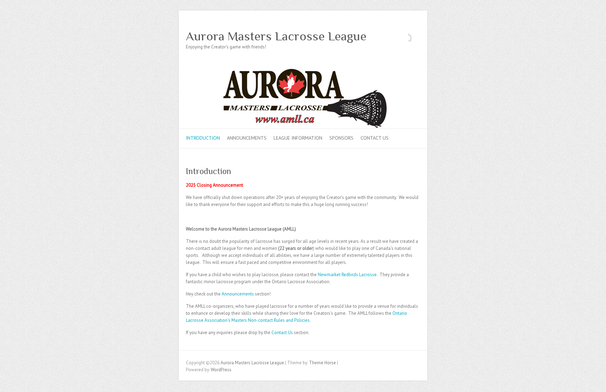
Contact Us (375, 138)
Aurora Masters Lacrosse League (276, 36)
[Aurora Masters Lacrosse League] (303, 72)
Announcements (247, 138)
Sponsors (341, 138)
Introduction (203, 138)
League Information (298, 138)
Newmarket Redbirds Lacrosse (347, 275)
